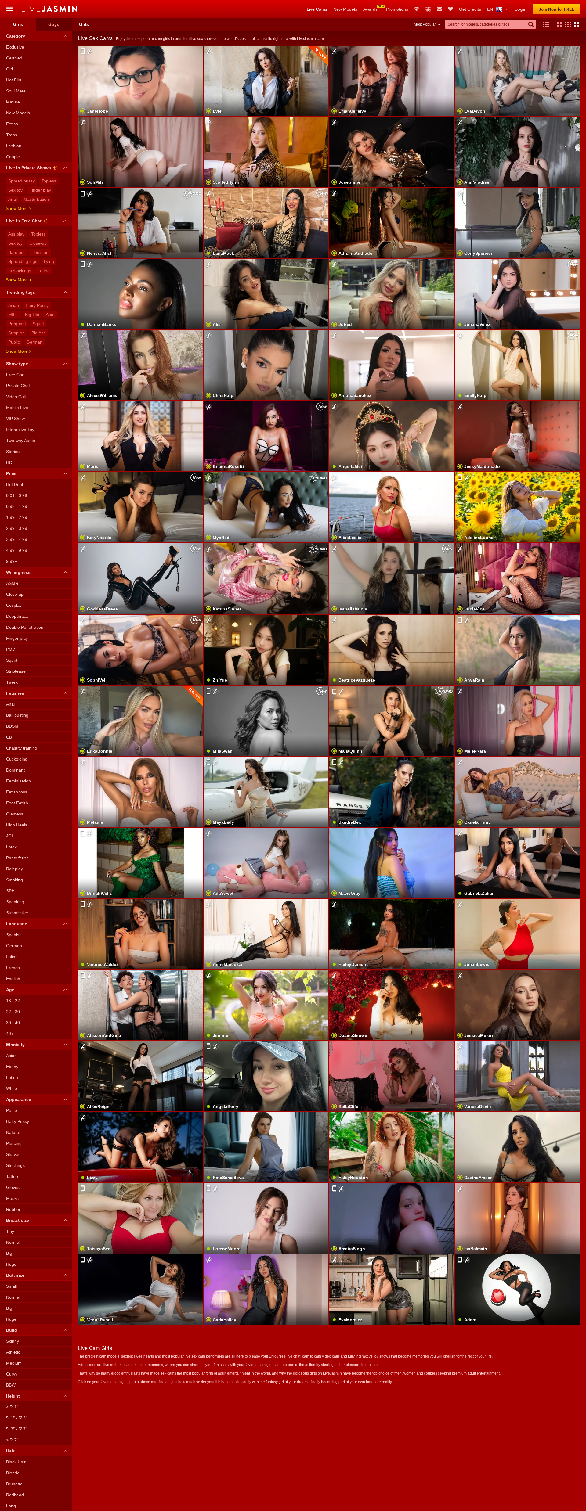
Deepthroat (17, 616)
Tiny (10, 1231)
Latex (11, 846)
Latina (12, 1077)
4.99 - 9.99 (16, 550)
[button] (558, 24)
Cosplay (14, 605)
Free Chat (16, 374)
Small (11, 1286)
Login (521, 9)
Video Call (16, 396)
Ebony (12, 1066)
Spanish (14, 934)
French (13, 967)
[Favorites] (450, 9)
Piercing (14, 1143)
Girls (18, 24)
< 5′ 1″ (12, 1407)
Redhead (15, 1494)
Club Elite (416, 9)
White (11, 1088)
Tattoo (44, 270)
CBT (10, 737)
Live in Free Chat (24, 220)
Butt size (15, 1275)
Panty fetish (17, 857)
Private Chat (18, 385)
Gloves (13, 1187)
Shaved (13, 1154)
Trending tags (20, 292)
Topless (49, 180)
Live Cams (317, 9)
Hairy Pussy (37, 305)
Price (11, 473)
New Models (345, 9)
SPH (10, 890)
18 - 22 (13, 1000)
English (13, 978)
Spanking (15, 901)
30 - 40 (13, 1022)
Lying (49, 261)
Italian (12, 956)
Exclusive (15, 47)
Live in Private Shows (28, 167)
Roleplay (14, 868)
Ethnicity (15, 1044)
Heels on (40, 252)
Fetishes (15, 693)
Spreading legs (22, 261)
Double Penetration (24, 627)
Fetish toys (16, 792)
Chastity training (21, 748)
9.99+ (11, 561)
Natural (13, 1132)
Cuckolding (16, 759)
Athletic (13, 1352)
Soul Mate (16, 90)
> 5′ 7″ (12, 1439)
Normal (13, 1242)
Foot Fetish (17, 802)
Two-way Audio (20, 440)
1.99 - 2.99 (16, 517)
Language (16, 923)
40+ (9, 1033)
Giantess (14, 813)
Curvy (11, 1374)
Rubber (13, 1209)
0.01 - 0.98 (16, 495)
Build (11, 1330)
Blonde (13, 1472)
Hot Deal (14, 484)
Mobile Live (17, 407)
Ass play (16, 234)
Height (13, 1396)
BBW (11, 1385)
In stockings (19, 270)
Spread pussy (21, 180)
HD (9, 462)
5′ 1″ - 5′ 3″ (16, 1418)
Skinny (12, 1341)
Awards (370, 9)
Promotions (397, 9)
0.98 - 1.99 (16, 506)
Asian (13, 305)
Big (9, 1253)
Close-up (38, 243)
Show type (17, 363)
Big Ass (38, 332)
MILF (13, 314)
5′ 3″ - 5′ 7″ (16, 1428)
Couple (13, 156)
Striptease (16, 671)
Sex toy (15, 190)
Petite (11, 1110)
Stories (13, 451)
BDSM (12, 726)
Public (14, 342)
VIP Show (15, 418)
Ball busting (17, 715)
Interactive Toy (20, 429)
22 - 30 (13, 1011)
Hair (10, 1450)
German (34, 342)
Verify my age (517, 1305)
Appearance (18, 1099)
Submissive (17, 912)
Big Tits (32, 314)
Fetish (12, 123)
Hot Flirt (13, 79)
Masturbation (36, 199)
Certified (14, 58)
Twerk (12, 682)
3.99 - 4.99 (16, 539)
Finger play (40, 190)
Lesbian (13, 145)
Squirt (38, 323)
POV (10, 649)
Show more (17, 208)
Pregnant (17, 323)
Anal (12, 199)
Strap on (16, 332)
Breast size (17, 1220)
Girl (9, 69)
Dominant (15, 770)
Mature (13, 101)
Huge (11, 1264)
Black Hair (16, 1461)
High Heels (16, 824)
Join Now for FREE (556, 9)
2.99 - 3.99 (16, 528)
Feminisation (18, 781)
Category (15, 36)
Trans (11, 134)
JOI (9, 835)
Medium (14, 1363)
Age (10, 989)
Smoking (14, 879)
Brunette (14, 1483)
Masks (12, 1198)
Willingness (18, 572)
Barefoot (16, 252)
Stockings (15, 1165)
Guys (53, 24)
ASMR (12, 583)
